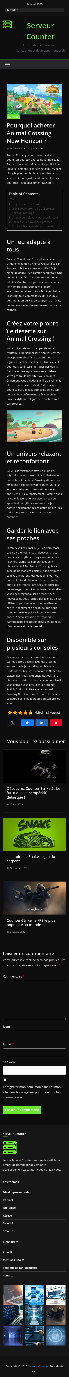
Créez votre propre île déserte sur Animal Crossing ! (34, 211)
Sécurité (8, 1223)
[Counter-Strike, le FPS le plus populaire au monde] (34, 884)
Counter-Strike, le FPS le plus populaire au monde (31, 922)
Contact (8, 1275)
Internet (8, 1200)
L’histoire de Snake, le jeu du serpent (31, 858)
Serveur (8, 1231)
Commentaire (13, 976)
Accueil (7, 1252)
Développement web (16, 1192)
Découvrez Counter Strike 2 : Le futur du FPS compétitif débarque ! (33, 793)
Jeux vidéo (13, 117)
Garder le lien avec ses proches (32, 222)
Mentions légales (13, 1260)
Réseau (7, 1215)
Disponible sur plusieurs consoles (33, 226)
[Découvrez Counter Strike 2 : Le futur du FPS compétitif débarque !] (34, 752)
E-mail (8, 1044)
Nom (7, 1027)
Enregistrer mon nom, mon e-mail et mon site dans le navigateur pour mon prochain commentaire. (32, 1092)
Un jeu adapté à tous (25, 204)
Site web (9, 1062)
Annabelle (38, 148)
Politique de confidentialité (20, 1267)
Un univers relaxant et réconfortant (35, 217)
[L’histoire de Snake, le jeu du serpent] (34, 820)
